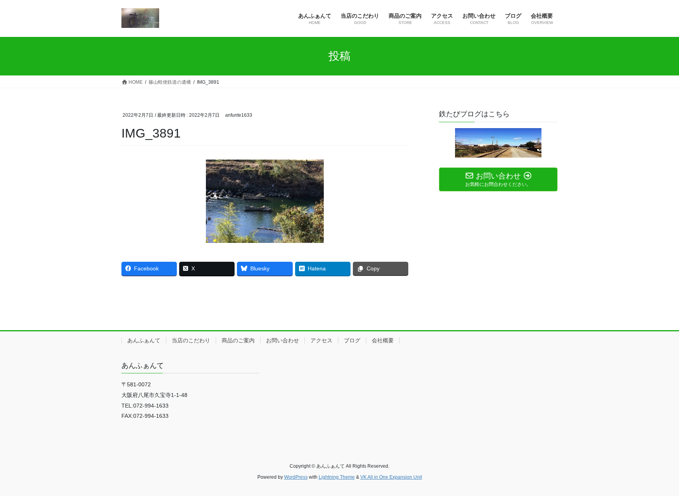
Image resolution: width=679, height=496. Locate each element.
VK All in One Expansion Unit (391, 477)
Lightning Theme (337, 477)
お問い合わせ (282, 340)
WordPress (296, 477)
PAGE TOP (656, 474)
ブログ (352, 340)
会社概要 (383, 340)
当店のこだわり (191, 340)
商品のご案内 (238, 340)
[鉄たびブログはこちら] (498, 143)
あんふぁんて (143, 340)
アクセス (321, 340)
